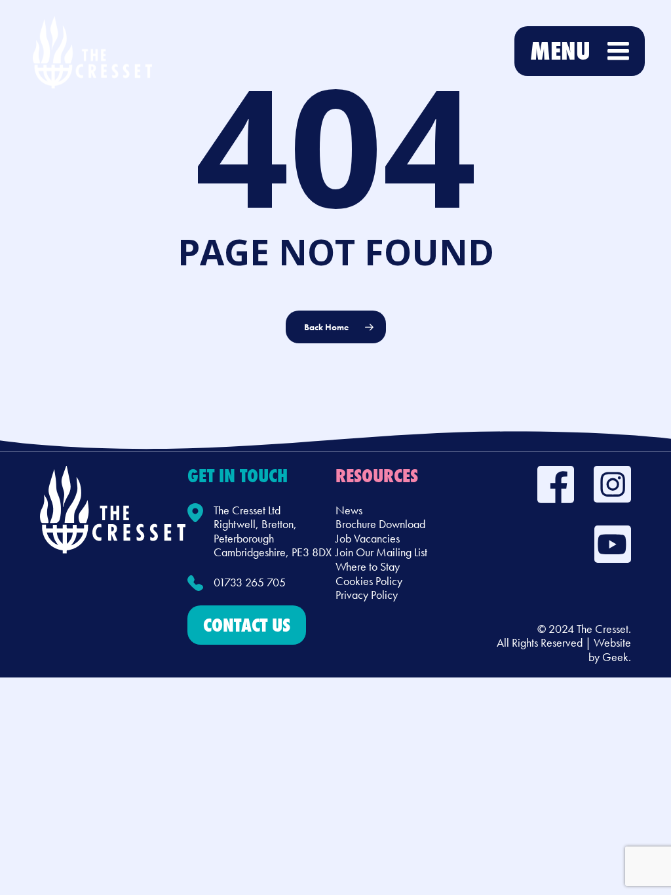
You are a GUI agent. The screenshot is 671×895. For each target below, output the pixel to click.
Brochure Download (380, 523)
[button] (246, 625)
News (349, 510)
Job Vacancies (368, 538)
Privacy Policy (367, 594)
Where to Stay (368, 566)
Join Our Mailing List (381, 552)
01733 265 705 (250, 582)
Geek (615, 656)
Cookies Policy (369, 580)
